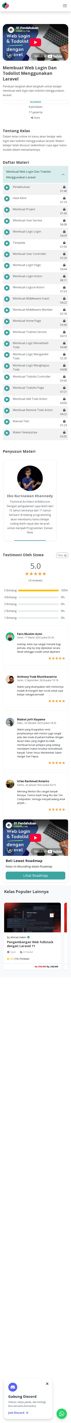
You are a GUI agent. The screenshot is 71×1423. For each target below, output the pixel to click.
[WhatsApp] (62, 1414)
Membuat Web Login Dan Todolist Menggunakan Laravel (28, 174)
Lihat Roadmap (35, 875)
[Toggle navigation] (65, 6)
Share (36, 117)
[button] (65, 6)
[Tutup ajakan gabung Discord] (47, 1384)
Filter (61, 555)
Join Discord (16, 1413)
